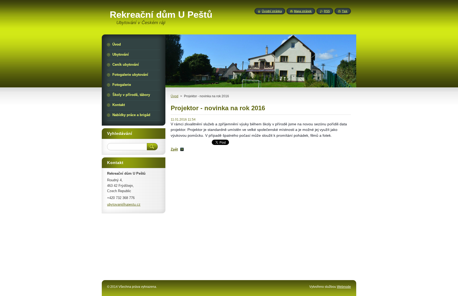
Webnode (344, 286)
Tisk (344, 11)
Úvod (174, 96)
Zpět (174, 149)
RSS (327, 11)
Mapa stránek (303, 11)
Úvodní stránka (272, 11)
